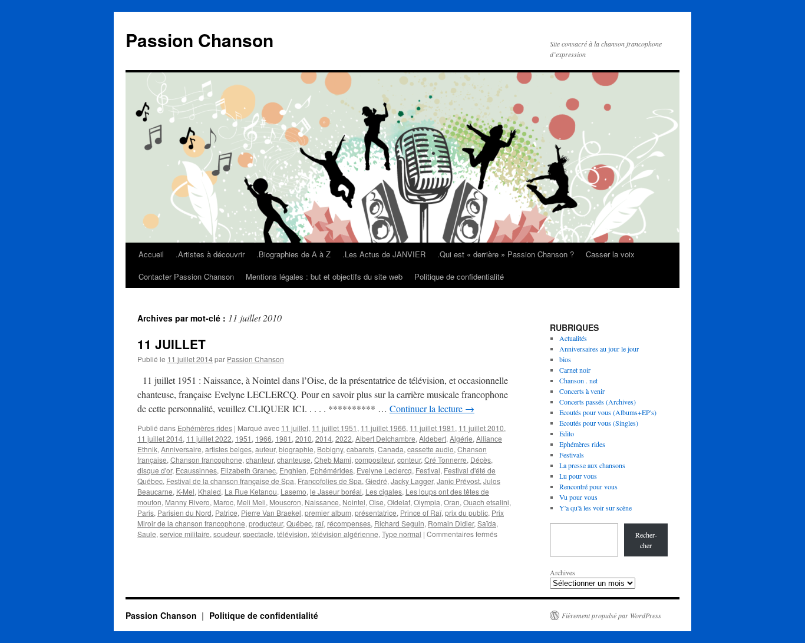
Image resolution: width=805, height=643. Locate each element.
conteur (409, 460)
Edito (566, 433)
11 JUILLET (171, 344)
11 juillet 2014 (160, 438)
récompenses (349, 523)
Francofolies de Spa (330, 481)
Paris (145, 513)
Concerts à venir (582, 391)
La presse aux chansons (592, 465)
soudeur (226, 534)
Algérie (461, 438)
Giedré (376, 481)
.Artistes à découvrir (210, 254)
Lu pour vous (578, 475)
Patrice (226, 513)
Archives (562, 572)
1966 (263, 438)
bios (565, 359)
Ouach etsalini (486, 502)
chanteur (259, 460)
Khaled (209, 491)
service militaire (185, 534)
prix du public (466, 513)
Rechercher (646, 540)
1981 (283, 438)
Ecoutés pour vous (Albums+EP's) (607, 412)
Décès (480, 460)
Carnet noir (574, 369)
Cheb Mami (332, 460)
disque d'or (154, 470)
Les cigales (383, 491)
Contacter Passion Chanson (186, 276)
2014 (323, 438)
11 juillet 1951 (334, 428)
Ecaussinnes (196, 470)
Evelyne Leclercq (384, 470)
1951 (243, 438)
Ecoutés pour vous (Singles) (598, 422)
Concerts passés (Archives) (597, 401)
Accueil (151, 254)
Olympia (427, 502)
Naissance (322, 502)
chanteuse (294, 460)
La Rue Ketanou (251, 491)
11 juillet (294, 428)
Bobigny (330, 449)
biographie (296, 449)
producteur (266, 523)
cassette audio (430, 449)
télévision (292, 534)
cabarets (360, 449)
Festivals (571, 454)
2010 (303, 438)
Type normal (401, 534)
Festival (427, 470)
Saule (146, 534)
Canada (391, 449)
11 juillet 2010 (481, 428)
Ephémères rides (204, 428)
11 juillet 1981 (432, 428)
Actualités (573, 338)
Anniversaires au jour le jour (599, 348)
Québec (299, 523)
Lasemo (293, 491)
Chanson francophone (206, 460)
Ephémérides (331, 470)
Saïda (486, 523)
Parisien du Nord (184, 513)
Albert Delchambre (385, 438)
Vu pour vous (578, 497)
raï (319, 523)
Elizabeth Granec (248, 470)
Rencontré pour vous (588, 486)
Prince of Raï (420, 513)
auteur (265, 449)
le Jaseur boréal (336, 491)
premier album (328, 513)
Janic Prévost (458, 481)
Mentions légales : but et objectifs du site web (324, 276)
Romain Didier (451, 523)
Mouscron (285, 502)
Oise (376, 502)
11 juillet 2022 (209, 438)
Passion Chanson (199, 39)
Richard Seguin (399, 523)
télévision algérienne (344, 534)
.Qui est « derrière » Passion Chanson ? (505, 254)
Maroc (223, 502)
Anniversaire (181, 449)
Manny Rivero (187, 502)
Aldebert (432, 438)
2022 (343, 438)
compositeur (374, 460)
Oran (452, 502)
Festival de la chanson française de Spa (230, 481)
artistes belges (228, 449)
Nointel (353, 502)
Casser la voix (610, 254)
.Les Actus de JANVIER (383, 254)
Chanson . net (578, 380)
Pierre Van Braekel (271, 513)
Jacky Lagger (412, 481)
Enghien (292, 470)
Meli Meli (251, 502)
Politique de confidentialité (459, 276)
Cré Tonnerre (445, 460)
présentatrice (376, 513)
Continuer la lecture (432, 408)
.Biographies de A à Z (293, 254)
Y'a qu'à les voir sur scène (595, 507)
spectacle (258, 534)
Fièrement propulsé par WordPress (611, 615)
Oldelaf (398, 502)
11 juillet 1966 (383, 428)
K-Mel (185, 491)
